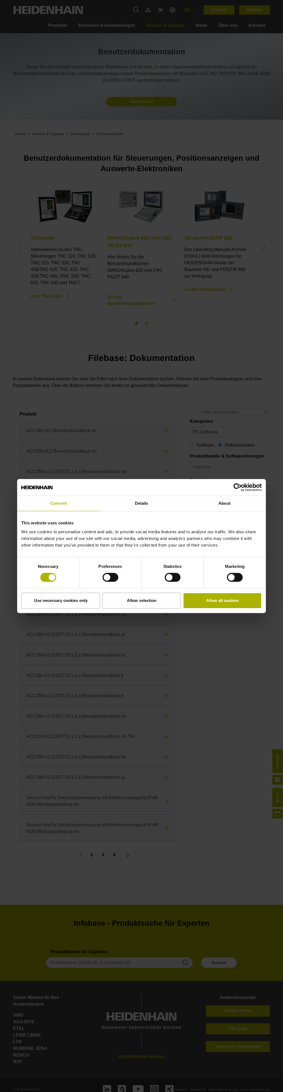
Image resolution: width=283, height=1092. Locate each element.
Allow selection (141, 600)
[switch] (110, 577)
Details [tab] (141, 503)
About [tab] (224, 503)
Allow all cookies (222, 600)
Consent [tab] (58, 503)
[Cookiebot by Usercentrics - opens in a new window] (237, 487)
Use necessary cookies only (61, 600)
